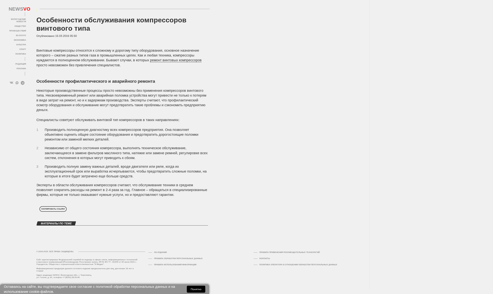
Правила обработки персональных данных (178, 258)
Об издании (160, 252)
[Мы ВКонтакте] (11, 83)
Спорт (22, 49)
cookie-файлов (41, 292)
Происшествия (17, 31)
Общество (20, 26)
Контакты (264, 258)
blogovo (21, 35)
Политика (20, 54)
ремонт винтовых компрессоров (176, 60)
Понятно (196, 289)
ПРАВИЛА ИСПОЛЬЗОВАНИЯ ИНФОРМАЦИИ (175, 265)
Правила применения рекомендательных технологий (289, 252)
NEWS (17, 9)
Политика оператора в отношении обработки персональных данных (298, 265)
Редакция (20, 64)
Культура (21, 45)
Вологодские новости (18, 20)
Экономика (20, 40)
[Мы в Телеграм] (22, 83)
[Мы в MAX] (17, 83)
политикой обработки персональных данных (131, 287)
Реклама (21, 68)
